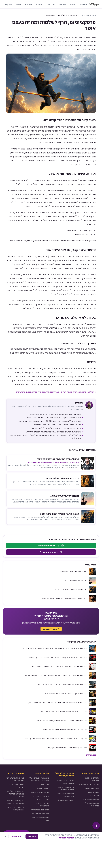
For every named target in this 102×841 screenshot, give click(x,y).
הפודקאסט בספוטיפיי (90, 799)
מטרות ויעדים (66, 392)
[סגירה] (5, 836)
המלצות (28, 4)
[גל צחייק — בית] (94, 4)
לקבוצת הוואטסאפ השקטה (49, 545)
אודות (18, 4)
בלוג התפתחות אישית (40, 814)
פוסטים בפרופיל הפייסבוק (88, 784)
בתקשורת (40, 4)
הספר (72, 4)
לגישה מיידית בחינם (51, 629)
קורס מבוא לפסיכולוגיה (40, 810)
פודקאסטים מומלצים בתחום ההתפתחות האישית (15, 794)
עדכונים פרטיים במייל (49, 552)
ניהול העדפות (16, 836)
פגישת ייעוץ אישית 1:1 (65, 800)
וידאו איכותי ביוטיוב (91, 788)
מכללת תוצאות (43, 788)
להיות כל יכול (44, 392)
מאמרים (62, 4)
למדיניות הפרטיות (66, 838)
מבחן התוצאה (31, 392)
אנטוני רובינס (55, 392)
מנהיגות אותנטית (89, 15)
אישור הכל (32, 836)
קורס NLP (45, 784)
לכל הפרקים (91, 755)
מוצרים (51, 4)
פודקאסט (83, 4)
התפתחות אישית (79, 392)
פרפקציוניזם (20, 392)
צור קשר (8, 4)
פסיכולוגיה (92, 392)
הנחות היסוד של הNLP (40, 792)
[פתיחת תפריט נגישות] (96, 825)
